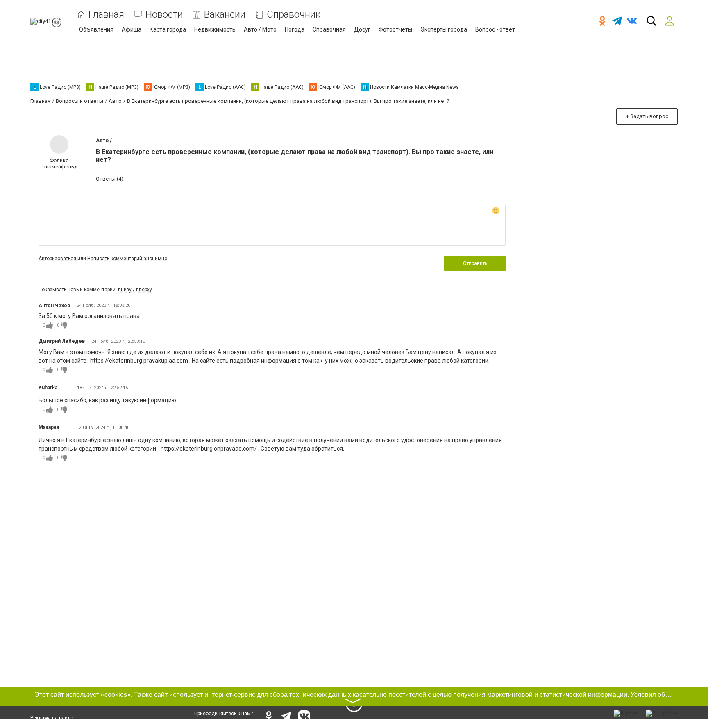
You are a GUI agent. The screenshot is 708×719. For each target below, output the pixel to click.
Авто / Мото (260, 29)
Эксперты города (443, 29)
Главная (106, 14)
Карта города (168, 29)
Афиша (131, 29)
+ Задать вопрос (647, 116)
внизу (125, 290)
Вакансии (224, 14)
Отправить (475, 263)
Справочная (329, 29)
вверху (144, 290)
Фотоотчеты (395, 29)
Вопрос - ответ (495, 29)
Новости (164, 14)
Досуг (362, 29)
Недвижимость (215, 29)
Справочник (293, 14)
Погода (294, 29)
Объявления (96, 29)
